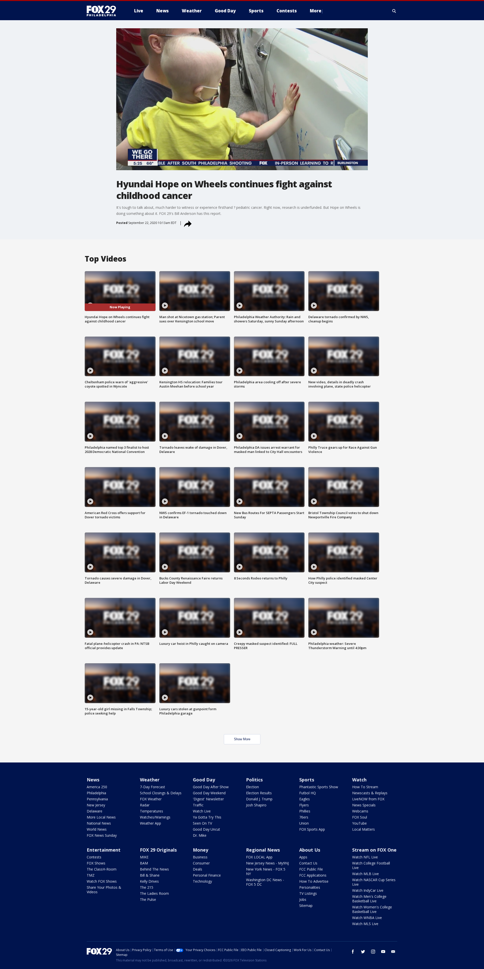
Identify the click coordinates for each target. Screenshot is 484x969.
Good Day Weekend (209, 792)
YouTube (359, 823)
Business (200, 857)
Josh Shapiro (256, 805)
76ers (303, 817)
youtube (383, 952)
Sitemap (306, 905)
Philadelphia (96, 792)
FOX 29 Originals (158, 850)
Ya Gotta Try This (207, 817)
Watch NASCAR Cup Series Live (374, 882)
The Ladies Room (154, 893)
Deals (197, 869)
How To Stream (365, 786)
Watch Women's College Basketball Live (372, 909)
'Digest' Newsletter (208, 799)
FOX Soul (359, 817)
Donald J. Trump (259, 799)
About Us (309, 850)
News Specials (364, 805)
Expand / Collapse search (394, 11)
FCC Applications (312, 875)
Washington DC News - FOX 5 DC (265, 882)
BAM (144, 863)
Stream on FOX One (374, 850)
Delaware (94, 811)
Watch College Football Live (371, 865)
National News (99, 823)
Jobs (302, 899)
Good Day (204, 780)
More (315, 11)
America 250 (97, 786)
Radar (144, 805)
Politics (254, 780)
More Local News (101, 817)
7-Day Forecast (152, 786)
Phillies (304, 811)
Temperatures (151, 811)
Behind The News (154, 869)
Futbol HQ (307, 792)
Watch (359, 780)
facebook (353, 952)
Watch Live (202, 811)
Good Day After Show (211, 786)
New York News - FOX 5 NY (265, 871)
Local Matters (363, 829)
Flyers (304, 805)
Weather (150, 780)
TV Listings (308, 893)
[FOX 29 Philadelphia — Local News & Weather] (103, 11)
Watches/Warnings (155, 817)
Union (304, 823)
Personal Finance (207, 875)
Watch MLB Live (365, 873)
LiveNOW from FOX (368, 799)
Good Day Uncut (206, 829)
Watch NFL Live (365, 857)
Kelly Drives (149, 881)
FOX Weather (151, 799)
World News (97, 829)
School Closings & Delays (161, 792)
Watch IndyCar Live (367, 890)
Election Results (259, 792)
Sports (306, 780)
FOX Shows (96, 863)
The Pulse (148, 899)
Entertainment (103, 850)
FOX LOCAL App (259, 857)
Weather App (150, 823)
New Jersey (96, 805)
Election (252, 786)
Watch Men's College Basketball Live (369, 898)
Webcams (360, 811)
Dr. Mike (199, 835)
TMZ (91, 875)
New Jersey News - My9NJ (267, 863)
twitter (363, 952)
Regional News (263, 850)
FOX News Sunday (102, 835)
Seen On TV (202, 823)
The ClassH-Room (101, 869)
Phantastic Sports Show (318, 786)
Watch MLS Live (365, 923)
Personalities (309, 887)
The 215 (146, 887)
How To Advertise (313, 881)
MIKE (144, 857)
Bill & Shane (150, 875)
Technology (202, 881)
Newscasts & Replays (369, 792)
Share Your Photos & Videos (104, 889)
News (93, 780)
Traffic (198, 805)
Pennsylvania (97, 799)
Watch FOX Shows (102, 881)
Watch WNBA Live (367, 917)
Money (200, 850)
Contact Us (308, 863)
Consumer (201, 863)
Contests (94, 857)
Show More (242, 739)
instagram (373, 952)
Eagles (304, 799)
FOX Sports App (312, 829)
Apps (303, 857)
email (393, 952)
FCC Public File (311, 869)
